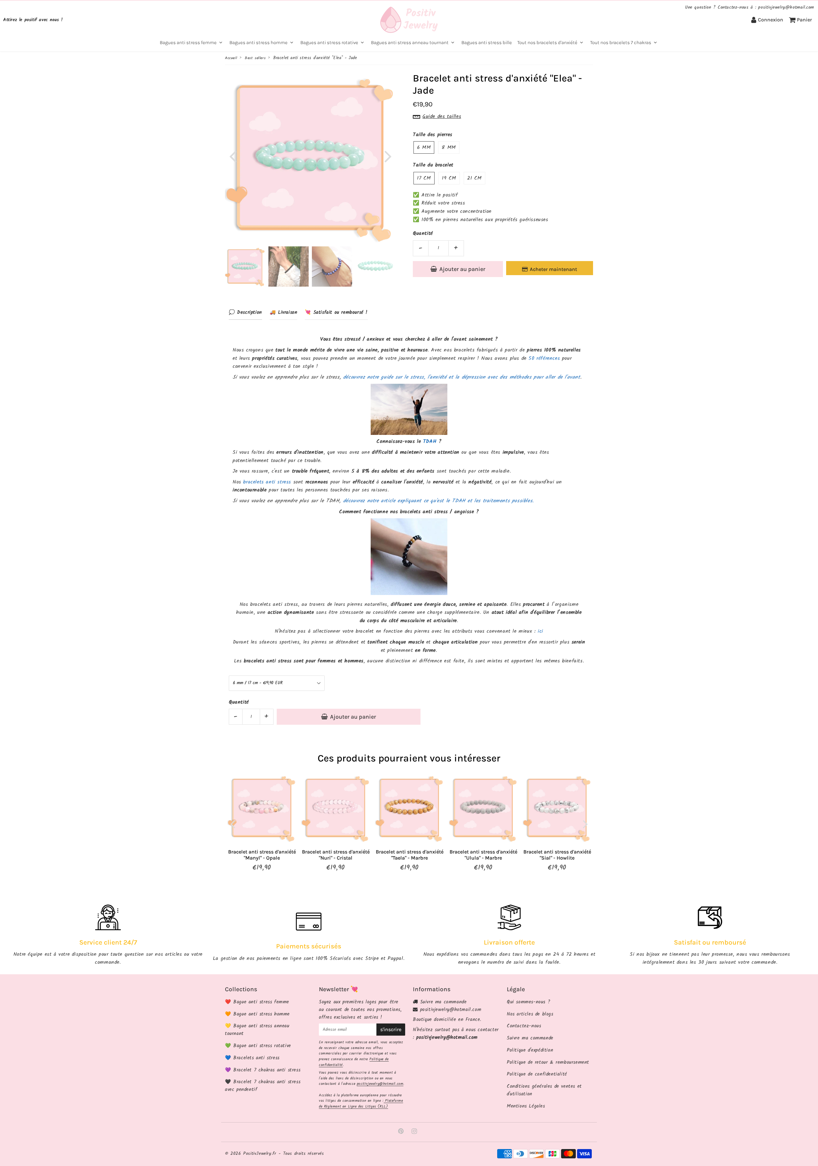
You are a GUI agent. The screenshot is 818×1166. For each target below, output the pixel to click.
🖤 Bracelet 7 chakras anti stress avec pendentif (262, 1085)
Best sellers (255, 58)
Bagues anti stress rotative (329, 42)
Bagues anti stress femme (188, 42)
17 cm (424, 178)
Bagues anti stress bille (486, 42)
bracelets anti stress (267, 482)
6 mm (424, 147)
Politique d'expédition (530, 1050)
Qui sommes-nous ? (528, 1002)
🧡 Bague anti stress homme (257, 1014)
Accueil (231, 58)
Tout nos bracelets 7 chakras (620, 42)
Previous (232, 155)
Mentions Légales (526, 1106)
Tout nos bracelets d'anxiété (547, 42)
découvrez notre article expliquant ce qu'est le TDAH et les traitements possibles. (438, 501)
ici (540, 631)
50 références (544, 358)
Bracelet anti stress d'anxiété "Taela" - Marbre (410, 855)
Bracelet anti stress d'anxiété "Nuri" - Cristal (336, 855)
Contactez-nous (524, 1026)
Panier (804, 20)
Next (388, 155)
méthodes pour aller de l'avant (545, 377)
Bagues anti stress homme (258, 42)
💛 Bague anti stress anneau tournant (257, 1030)
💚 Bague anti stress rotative (258, 1046)
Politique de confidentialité (537, 1074)
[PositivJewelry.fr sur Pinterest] (402, 1132)
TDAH (429, 441)
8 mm (449, 147)
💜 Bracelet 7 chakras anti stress (262, 1070)
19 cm (449, 178)
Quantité (423, 233)
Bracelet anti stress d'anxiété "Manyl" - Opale (262, 855)
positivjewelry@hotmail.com (380, 1084)
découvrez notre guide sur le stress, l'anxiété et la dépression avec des (426, 377)
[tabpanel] (245, 266)
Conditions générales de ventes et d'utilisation (544, 1090)
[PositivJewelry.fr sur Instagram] (414, 1132)
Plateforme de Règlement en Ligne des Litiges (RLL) (361, 1103)
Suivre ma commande (443, 1002)
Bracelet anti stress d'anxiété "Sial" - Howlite (557, 855)
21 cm (474, 178)
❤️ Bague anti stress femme (257, 1002)
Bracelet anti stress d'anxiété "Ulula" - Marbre (483, 855)
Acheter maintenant (553, 269)
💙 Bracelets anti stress (252, 1058)
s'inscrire (390, 1029)
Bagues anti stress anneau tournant (410, 42)
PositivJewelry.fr (259, 1153)
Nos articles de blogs (530, 1014)
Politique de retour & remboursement (548, 1062)
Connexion (770, 20)
